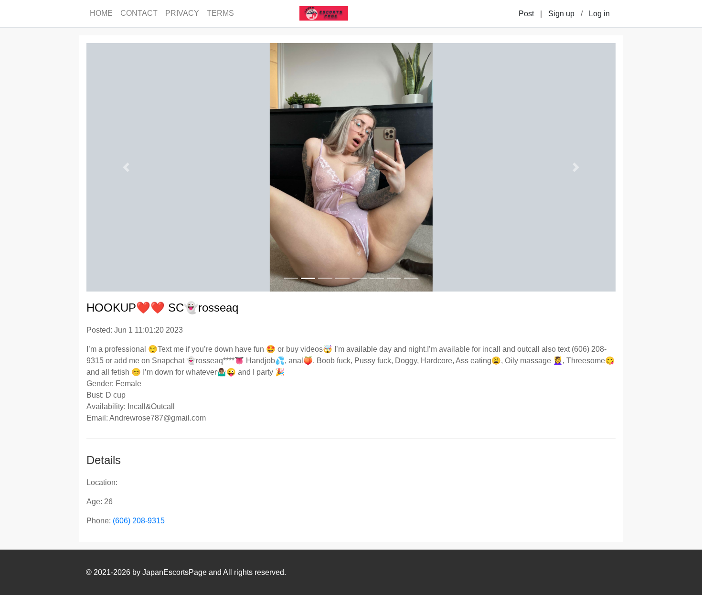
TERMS (220, 13)
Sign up (561, 14)
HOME (101, 13)
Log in (599, 14)
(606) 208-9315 (139, 521)
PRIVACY (182, 13)
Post (526, 14)
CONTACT (139, 13)
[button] (126, 167)
